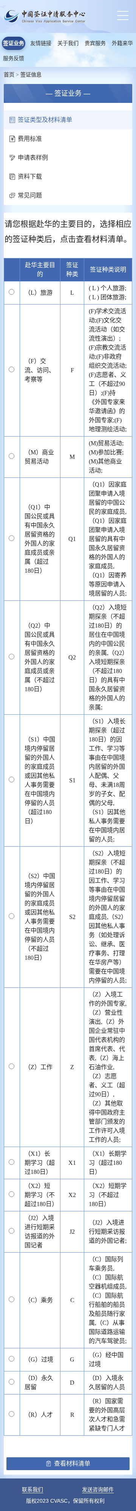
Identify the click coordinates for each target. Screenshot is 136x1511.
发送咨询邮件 (98, 1489)
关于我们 (68, 43)
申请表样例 (33, 157)
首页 (9, 75)
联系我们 (32, 1489)
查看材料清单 (72, 1463)
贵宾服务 (95, 43)
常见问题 (30, 195)
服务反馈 (13, 58)
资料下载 (30, 176)
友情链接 (40, 43)
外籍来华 (122, 43)
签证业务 (13, 43)
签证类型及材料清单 (45, 120)
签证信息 (31, 75)
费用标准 (30, 138)
